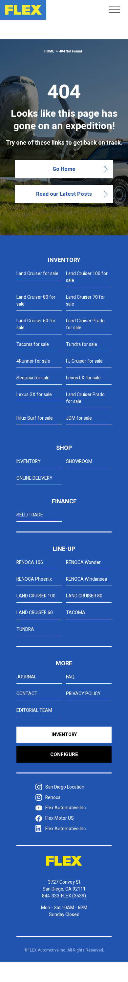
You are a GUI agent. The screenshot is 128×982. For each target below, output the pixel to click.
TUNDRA (25, 629)
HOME (49, 51)
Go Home (64, 169)
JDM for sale (79, 418)
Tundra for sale (81, 344)
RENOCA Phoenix (34, 579)
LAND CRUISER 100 (35, 595)
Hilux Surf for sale (34, 418)
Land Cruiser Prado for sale (85, 324)
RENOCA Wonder (83, 562)
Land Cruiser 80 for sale (35, 301)
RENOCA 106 (29, 562)
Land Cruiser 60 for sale (35, 324)
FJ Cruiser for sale (84, 361)
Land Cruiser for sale (37, 273)
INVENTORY (28, 461)
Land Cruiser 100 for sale (87, 277)
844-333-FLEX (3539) (64, 895)
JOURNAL (26, 676)
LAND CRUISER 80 (84, 595)
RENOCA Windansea (86, 579)
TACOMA (75, 612)
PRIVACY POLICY (83, 693)
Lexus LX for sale (83, 377)
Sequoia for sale (33, 377)
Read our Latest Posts (64, 194)
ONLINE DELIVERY (34, 478)
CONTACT (26, 693)
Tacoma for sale (32, 344)
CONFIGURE (64, 754)
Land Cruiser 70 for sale (85, 301)
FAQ (70, 676)
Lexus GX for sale (34, 394)
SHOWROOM (79, 461)
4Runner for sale (33, 361)
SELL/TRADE (29, 514)
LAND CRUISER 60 (34, 612)
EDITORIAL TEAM (34, 710)
